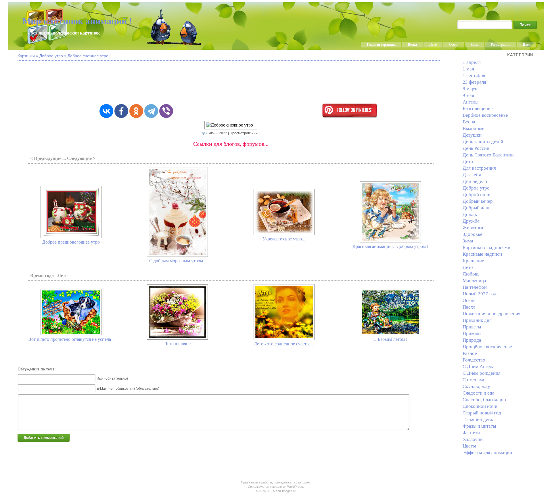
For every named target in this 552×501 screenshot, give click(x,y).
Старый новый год (482, 413)
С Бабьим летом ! (390, 339)
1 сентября (474, 75)
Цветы (469, 446)
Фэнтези (471, 432)
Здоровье (472, 234)
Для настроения (479, 168)
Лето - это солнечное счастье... (284, 343)
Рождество (474, 360)
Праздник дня (477, 320)
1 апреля (472, 62)
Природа (472, 340)
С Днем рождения (482, 373)
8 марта (471, 88)
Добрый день (476, 208)
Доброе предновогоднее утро (71, 242)
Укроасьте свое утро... (283, 238)
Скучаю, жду (476, 386)
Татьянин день (478, 419)
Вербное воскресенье (485, 115)
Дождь (470, 214)
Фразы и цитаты (479, 426)
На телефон (475, 287)
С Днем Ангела (478, 366)
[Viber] (166, 111)
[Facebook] (121, 111)
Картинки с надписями (486, 247)
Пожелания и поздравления (491, 313)
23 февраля (474, 82)
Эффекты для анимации (487, 452)
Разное (470, 353)
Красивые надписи (482, 254)
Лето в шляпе (177, 343)
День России (476, 148)
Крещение (473, 260)
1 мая (468, 69)
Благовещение (478, 108)
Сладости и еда (478, 393)
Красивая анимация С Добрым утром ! (390, 246)
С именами (474, 380)
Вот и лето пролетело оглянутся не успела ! (71, 339)
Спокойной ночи (480, 406)
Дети (468, 161)
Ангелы (470, 102)
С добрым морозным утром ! (177, 260)
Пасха (469, 307)
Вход (526, 45)
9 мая (468, 95)
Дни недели (475, 181)
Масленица (474, 280)
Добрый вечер (478, 201)
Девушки (472, 135)
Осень (453, 45)
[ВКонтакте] (106, 111)
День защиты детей (483, 141)
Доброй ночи (476, 194)
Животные (473, 227)
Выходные (473, 128)
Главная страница (381, 45)
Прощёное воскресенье (487, 346)
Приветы (472, 327)
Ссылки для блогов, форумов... (231, 144)
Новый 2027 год (480, 294)
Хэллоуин (473, 439)
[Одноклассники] (136, 111)
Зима (474, 45)
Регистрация (501, 45)
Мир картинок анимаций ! (77, 21)
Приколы (472, 333)
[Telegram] (151, 111)
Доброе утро (476, 188)
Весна (412, 45)
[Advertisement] (231, 83)
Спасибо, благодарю (484, 399)
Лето (433, 45)
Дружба (471, 221)
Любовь (471, 274)
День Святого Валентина (489, 155)
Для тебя (472, 174)
